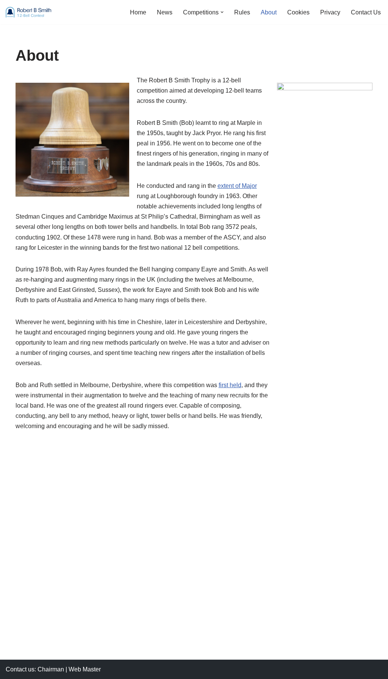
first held (230, 385)
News (164, 12)
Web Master (85, 669)
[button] (222, 12)
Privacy (330, 12)
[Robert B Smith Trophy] (28, 12)
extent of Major (237, 186)
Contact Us (366, 12)
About (269, 12)
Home (138, 12)
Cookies (298, 12)
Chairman (51, 669)
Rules (242, 12)
